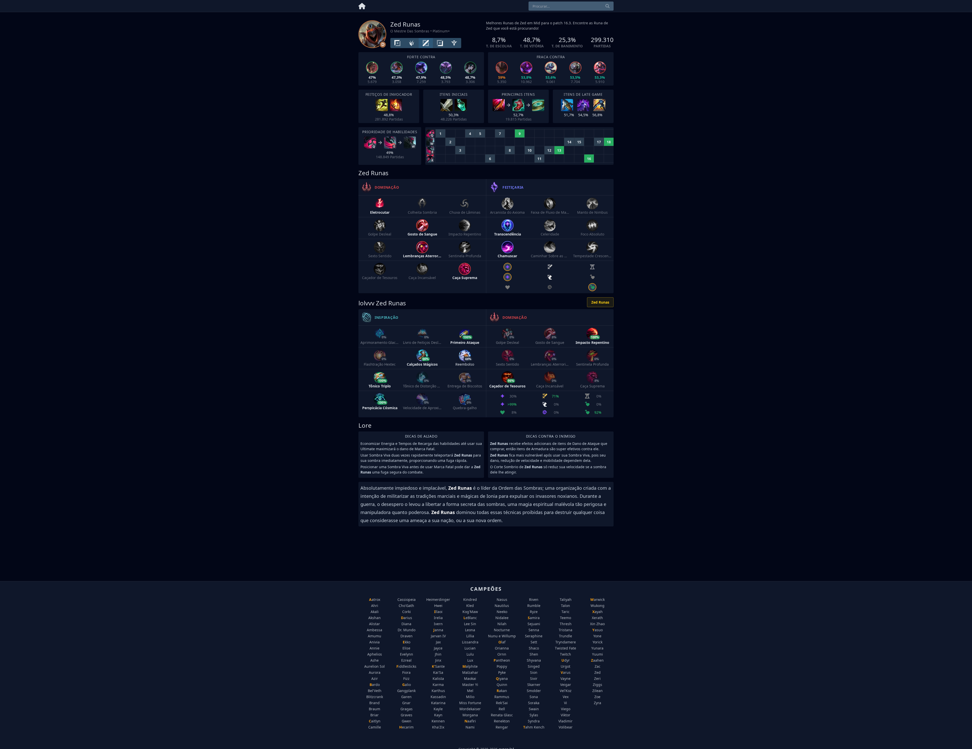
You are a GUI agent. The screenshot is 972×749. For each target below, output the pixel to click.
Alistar (374, 623)
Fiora (406, 672)
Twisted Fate (565, 648)
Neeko (502, 611)
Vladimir (565, 721)
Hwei (438, 605)
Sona (534, 696)
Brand (374, 702)
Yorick (597, 642)
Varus (566, 672)
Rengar (502, 727)
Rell (502, 708)
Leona (470, 629)
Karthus (438, 690)
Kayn (438, 715)
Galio (406, 684)
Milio (470, 696)
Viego (565, 708)
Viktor (565, 715)
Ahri (374, 605)
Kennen (438, 721)
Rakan (502, 690)
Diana (406, 623)
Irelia (438, 617)
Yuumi (597, 654)
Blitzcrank (374, 696)
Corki (406, 611)
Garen (406, 696)
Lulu (470, 654)
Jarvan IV (438, 636)
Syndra (534, 721)
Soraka (533, 702)
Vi (565, 702)
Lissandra (470, 642)
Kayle (438, 708)
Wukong (597, 605)
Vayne (565, 678)
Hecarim (406, 727)
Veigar (565, 684)
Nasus (502, 599)
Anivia (374, 642)
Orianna (502, 648)
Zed (597, 672)
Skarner (533, 684)
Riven (533, 599)
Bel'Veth (374, 690)
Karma (438, 684)
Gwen (406, 721)
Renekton (502, 721)
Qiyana (502, 678)
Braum (374, 708)
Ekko (406, 642)
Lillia (470, 636)
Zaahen (597, 660)
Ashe (374, 660)
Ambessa (374, 629)
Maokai (470, 678)
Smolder (534, 690)
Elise (406, 648)
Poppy (502, 666)
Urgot (565, 666)
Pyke (502, 672)
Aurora (374, 672)
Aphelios (374, 654)
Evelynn (406, 654)
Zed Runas (600, 302)
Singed (534, 666)
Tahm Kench (533, 727)
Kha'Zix (438, 727)
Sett (534, 642)
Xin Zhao (597, 623)
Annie (374, 648)
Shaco (534, 648)
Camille (374, 727)
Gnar (406, 702)
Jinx (438, 660)
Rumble (533, 605)
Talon (565, 605)
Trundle (565, 636)
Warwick (597, 599)
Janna (438, 629)
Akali (375, 611)
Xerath (597, 617)
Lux (470, 660)
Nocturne (502, 629)
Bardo (375, 684)
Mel (470, 690)
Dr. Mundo (406, 629)
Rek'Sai (502, 702)
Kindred (470, 599)
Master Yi (470, 684)
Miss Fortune (470, 702)
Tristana (565, 629)
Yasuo (597, 629)
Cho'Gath (406, 605)
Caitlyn (374, 721)
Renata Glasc (502, 715)
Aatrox (374, 599)
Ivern (438, 623)
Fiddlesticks (406, 666)
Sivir (533, 678)
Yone (597, 636)
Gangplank (406, 690)
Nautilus (502, 605)
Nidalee (502, 617)
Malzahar (470, 672)
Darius (406, 617)
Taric (565, 611)
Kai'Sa (438, 672)
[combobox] (571, 6)
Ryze (534, 611)
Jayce (438, 648)
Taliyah (566, 599)
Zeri (597, 678)
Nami (470, 727)
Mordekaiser (470, 708)
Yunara (597, 648)
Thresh (566, 623)
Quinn (502, 684)
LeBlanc (470, 617)
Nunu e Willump (502, 636)
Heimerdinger (438, 599)
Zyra (597, 702)
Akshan (374, 617)
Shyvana (534, 660)
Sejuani (534, 623)
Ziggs (597, 684)
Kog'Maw (470, 611)
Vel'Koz (566, 690)
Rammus (501, 696)
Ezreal (406, 660)
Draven (406, 636)
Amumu (374, 636)
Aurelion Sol (374, 666)
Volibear (566, 727)
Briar (374, 715)
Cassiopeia (406, 599)
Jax (438, 642)
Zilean (597, 690)
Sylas (534, 715)
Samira (534, 617)
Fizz (406, 678)
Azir (374, 678)
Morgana (470, 715)
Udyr (565, 660)
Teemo (565, 617)
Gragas (406, 708)
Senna (534, 629)
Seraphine (533, 636)
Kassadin (438, 696)
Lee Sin (470, 623)
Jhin (438, 654)
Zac (597, 666)
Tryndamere (565, 642)
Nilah (502, 623)
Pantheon (502, 660)
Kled (470, 605)
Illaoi (438, 611)
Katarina (438, 702)
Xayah (597, 611)
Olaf (501, 642)
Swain (534, 708)
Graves (406, 715)
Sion (533, 672)
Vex (566, 696)
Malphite (470, 666)
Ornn (501, 654)
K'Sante (438, 666)
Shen (534, 654)
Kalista (438, 678)
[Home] (362, 5)
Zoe (597, 696)
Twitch (565, 654)
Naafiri (470, 721)
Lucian (470, 648)
